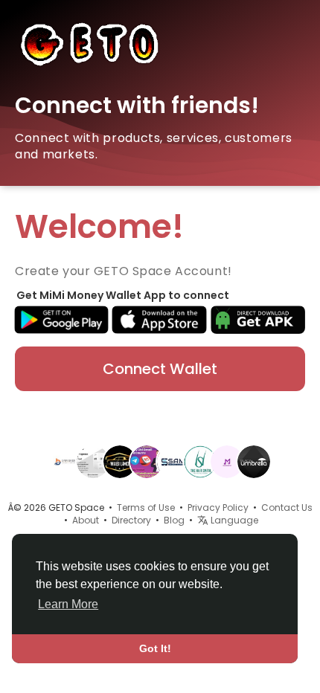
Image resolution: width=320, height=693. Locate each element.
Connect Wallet (160, 368)
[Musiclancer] (227, 461)
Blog (174, 520)
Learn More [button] (68, 604)
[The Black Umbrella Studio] (253, 461)
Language (233, 520)
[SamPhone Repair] (173, 461)
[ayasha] (66, 461)
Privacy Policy (218, 507)
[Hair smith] (200, 461)
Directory (131, 520)
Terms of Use (146, 507)
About (85, 520)
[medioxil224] (93, 461)
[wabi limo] (119, 461)
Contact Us (287, 507)
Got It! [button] (155, 648)
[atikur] (146, 461)
